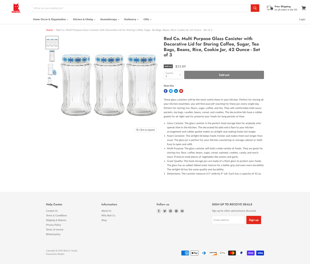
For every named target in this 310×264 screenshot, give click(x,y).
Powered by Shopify (55, 254)
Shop (104, 220)
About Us (106, 210)
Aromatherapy (108, 19)
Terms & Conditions (56, 215)
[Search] (255, 8)
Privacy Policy (53, 224)
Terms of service (54, 229)
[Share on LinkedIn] (176, 91)
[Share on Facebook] (166, 91)
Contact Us (52, 210)
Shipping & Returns (56, 220)
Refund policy (53, 234)
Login (302, 19)
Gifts (147, 19)
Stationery (130, 19)
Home (49, 29)
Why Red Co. (108, 215)
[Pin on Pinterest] (181, 91)
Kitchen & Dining (83, 19)
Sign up (253, 220)
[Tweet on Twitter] (171, 91)
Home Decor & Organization (49, 19)
